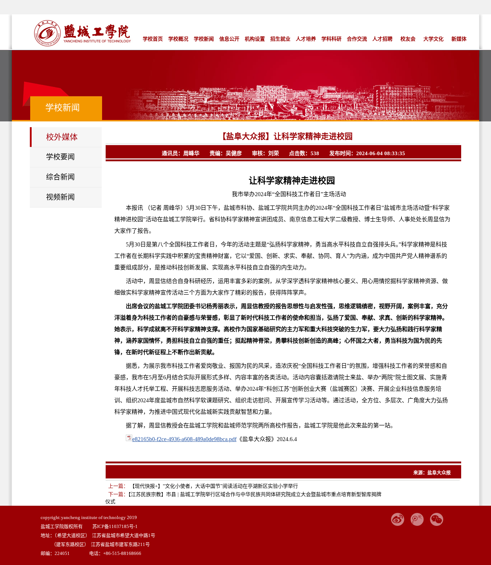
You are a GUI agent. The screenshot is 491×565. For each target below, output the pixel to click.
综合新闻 (60, 177)
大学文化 (433, 39)
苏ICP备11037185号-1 (115, 526)
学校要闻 (60, 157)
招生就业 (280, 39)
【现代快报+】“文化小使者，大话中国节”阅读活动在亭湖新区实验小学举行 (213, 486)
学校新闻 (204, 39)
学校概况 (178, 39)
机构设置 (255, 39)
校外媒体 (62, 137)
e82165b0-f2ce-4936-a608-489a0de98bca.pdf (184, 439)
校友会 (408, 39)
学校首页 (153, 39)
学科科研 (331, 39)
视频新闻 (60, 197)
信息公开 (229, 39)
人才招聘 (382, 39)
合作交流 (357, 39)
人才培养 (306, 39)
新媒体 (459, 39)
